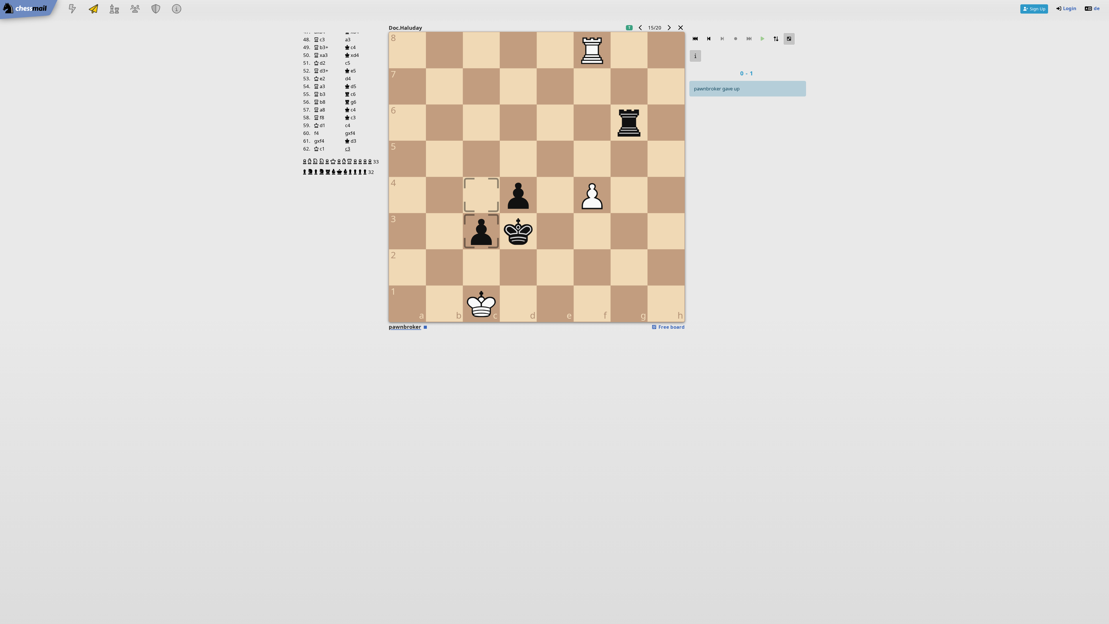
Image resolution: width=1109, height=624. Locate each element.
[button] (305, 161)
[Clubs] (156, 9)
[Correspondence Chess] (93, 9)
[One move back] (709, 39)
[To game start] (695, 39)
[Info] (176, 9)
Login (1069, 8)
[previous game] (641, 27)
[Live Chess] (72, 9)
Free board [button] (671, 327)
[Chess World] (114, 9)
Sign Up (1037, 9)
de (1097, 8)
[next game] (669, 27)
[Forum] (134, 9)
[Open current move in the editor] (789, 39)
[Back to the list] (681, 27)
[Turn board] (776, 39)
